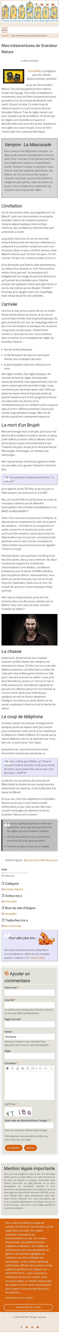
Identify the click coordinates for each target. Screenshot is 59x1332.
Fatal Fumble (37, 957)
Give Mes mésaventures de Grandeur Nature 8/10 (22, 873)
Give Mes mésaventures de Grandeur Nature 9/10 (24, 873)
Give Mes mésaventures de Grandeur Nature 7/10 (19, 873)
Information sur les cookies (19, 1297)
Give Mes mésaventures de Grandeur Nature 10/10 (27, 873)
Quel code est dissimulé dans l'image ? (26, 1120)
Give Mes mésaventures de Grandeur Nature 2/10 (7, 873)
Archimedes (10, 901)
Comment (10, 1063)
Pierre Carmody (12, 926)
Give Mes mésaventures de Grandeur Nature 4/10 (12, 873)
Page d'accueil (12, 1019)
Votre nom (10, 987)
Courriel (9, 1000)
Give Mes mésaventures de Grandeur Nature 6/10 (17, 873)
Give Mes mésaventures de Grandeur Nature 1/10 (5, 873)
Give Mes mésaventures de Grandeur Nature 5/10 (15, 873)
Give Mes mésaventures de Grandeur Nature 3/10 (10, 873)
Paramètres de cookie (28, 1307)
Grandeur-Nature (13, 889)
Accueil (5, 35)
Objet (7, 1051)
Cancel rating (3, 873)
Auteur (8, 1031)
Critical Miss (34, 71)
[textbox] (29, 1085)
